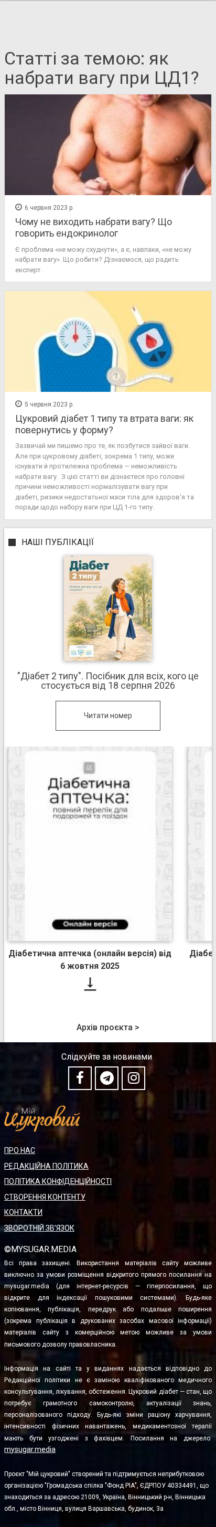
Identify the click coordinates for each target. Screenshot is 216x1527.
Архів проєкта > (108, 1027)
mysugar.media (30, 1449)
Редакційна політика (46, 1166)
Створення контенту (44, 1197)
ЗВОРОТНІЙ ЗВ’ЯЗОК (39, 1228)
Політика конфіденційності (58, 1181)
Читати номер (108, 715)
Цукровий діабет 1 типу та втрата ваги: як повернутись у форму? (104, 424)
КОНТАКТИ (23, 1212)
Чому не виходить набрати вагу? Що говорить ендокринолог (93, 227)
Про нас (19, 1150)
